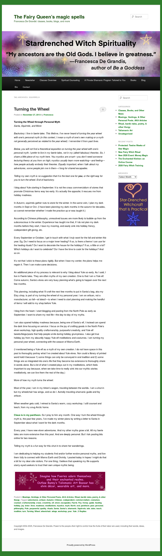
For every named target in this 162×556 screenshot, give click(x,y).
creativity (46, 502)
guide (91, 502)
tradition (17, 511)
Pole (27, 508)
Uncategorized (125, 133)
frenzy (85, 502)
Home (17, 80)
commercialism (83, 499)
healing (98, 502)
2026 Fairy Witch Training (130, 165)
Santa (56, 508)
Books (133, 80)
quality (43, 508)
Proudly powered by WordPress (81, 545)
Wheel (37, 511)
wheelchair (46, 511)
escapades (66, 502)
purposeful (34, 508)
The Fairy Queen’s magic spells (49, 16)
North (73, 505)
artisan (42, 499)
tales (93, 508)
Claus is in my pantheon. (27, 415)
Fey (80, 502)
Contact (26, 86)
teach (98, 508)
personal (99, 505)
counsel (17, 502)
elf (53, 502)
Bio (16, 86)
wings (54, 511)
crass (38, 502)
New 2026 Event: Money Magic (133, 155)
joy (22, 505)
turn (24, 511)
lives (33, 505)
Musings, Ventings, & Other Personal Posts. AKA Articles (48, 497)
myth (67, 505)
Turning (30, 511)
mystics (60, 505)
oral (78, 505)
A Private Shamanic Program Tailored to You (104, 80)
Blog (143, 80)
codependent (69, 499)
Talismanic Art (125, 130)
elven (57, 502)
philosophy (19, 508)
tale (88, 508)
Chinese (58, 499)
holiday (17, 505)
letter (27, 505)
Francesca (48, 114)
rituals (50, 508)
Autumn (50, 499)
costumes (95, 499)
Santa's (63, 508)
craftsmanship (28, 502)
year (70, 511)
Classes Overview (48, 80)
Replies (82, 511)
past (92, 505)
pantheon (85, 505)
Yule (75, 511)
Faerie (74, 502)
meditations (50, 505)
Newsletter (30, 80)
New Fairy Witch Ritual (129, 151)
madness (40, 505)
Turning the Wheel (31, 109)
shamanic (72, 508)
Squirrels (82, 508)
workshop (62, 511)
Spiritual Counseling (70, 80)
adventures (33, 499)
